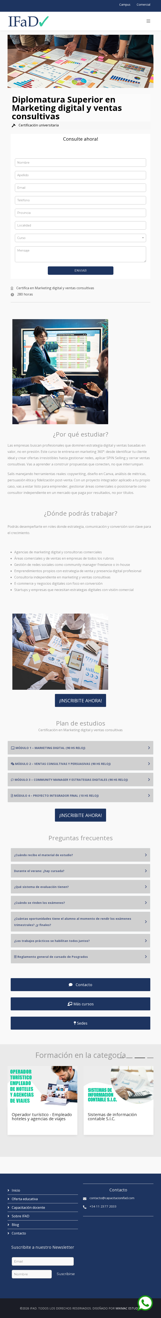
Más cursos (83, 1003)
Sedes (81, 1023)
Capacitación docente (28, 1207)
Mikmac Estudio (128, 1308)
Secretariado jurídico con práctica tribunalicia (112, 1116)
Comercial (143, 4)
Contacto (83, 984)
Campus (124, 4)
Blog (15, 1224)
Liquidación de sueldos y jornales (36, 1116)
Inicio (15, 1190)
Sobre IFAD (20, 1216)
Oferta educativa (24, 1199)
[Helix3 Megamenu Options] (148, 21)
